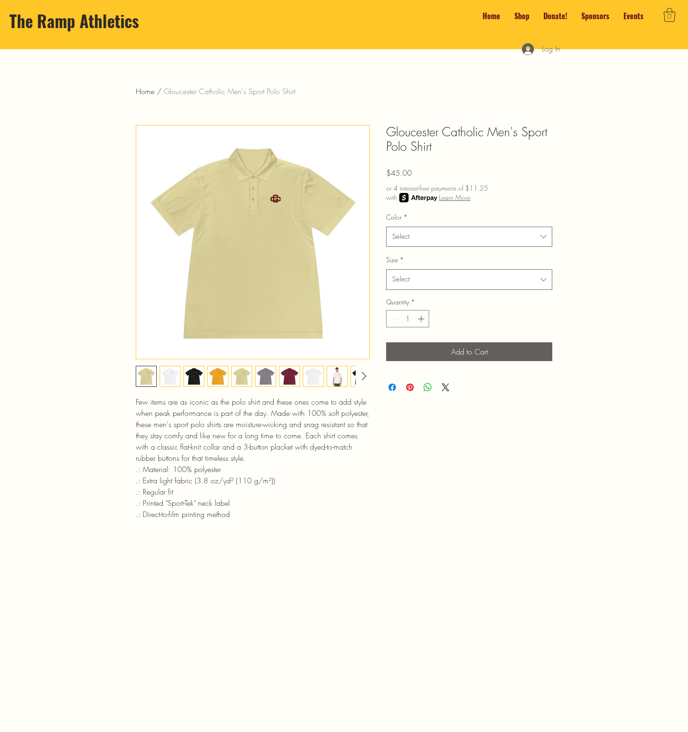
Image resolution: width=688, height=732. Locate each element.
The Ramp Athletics (74, 20)
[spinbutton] (407, 319)
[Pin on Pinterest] (410, 387)
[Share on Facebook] (392, 387)
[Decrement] (393, 319)
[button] (669, 15)
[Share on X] (445, 387)
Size (395, 259)
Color (397, 217)
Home (145, 91)
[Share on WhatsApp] (427, 387)
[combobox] (469, 237)
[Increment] (422, 319)
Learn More (454, 197)
